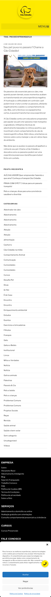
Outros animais (10, 375)
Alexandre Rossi (8, 471)
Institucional (9, 350)
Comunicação (10, 260)
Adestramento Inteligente (12, 474)
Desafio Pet (9, 280)
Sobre (4, 468)
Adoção (7, 230)
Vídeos (7, 446)
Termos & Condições (10, 492)
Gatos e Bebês (10, 345)
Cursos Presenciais (9, 531)
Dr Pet (6, 290)
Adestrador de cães (12, 210)
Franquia (7, 335)
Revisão (7, 420)
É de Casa (8, 295)
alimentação (9, 240)
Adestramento (10, 215)
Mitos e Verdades (11, 360)
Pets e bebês (9, 390)
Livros (6, 355)
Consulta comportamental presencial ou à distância (23, 517)
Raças (6, 415)
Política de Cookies (16, 594)
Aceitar (25, 575)
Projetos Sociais (11, 411)
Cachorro (8, 245)
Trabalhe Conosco (9, 483)
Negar (25, 581)
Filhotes (7, 330)
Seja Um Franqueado (10, 480)
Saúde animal (9, 425)
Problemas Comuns (12, 400)
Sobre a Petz (6, 498)
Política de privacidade (32, 594)
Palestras (8, 380)
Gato (6, 340)
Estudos (7, 315)
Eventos (7, 320)
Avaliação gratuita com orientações (16, 514)
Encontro (8, 300)
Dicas (6, 285)
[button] (47, 544)
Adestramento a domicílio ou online (16, 511)
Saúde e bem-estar (12, 431)
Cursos (7, 275)
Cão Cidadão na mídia (13, 250)
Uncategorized (10, 441)
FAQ (3, 486)
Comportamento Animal (14, 255)
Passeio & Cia (10, 385)
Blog (3, 477)
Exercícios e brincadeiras (14, 325)
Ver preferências (25, 588)
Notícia (7, 365)
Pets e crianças (10, 395)
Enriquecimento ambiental (15, 310)
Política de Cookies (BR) (11, 489)
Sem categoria (10, 436)
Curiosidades (9, 265)
